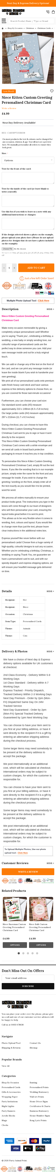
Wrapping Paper (10, 1096)
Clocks (5, 1125)
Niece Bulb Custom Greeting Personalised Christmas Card (40, 927)
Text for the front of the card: (16, 168)
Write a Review (9, 108)
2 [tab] (23, 953)
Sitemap (33, 1047)
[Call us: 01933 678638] (48, 12)
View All (5, 1066)
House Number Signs (40, 1115)
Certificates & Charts (40, 1106)
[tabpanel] (15, 923)
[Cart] (53, 12)
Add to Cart (36, 267)
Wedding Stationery (39, 1092)
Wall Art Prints (37, 1096)
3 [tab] (28, 953)
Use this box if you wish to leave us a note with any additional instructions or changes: (26, 213)
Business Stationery (39, 1111)
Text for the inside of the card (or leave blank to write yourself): (25, 190)
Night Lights (8, 1106)
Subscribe (28, 986)
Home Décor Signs (39, 1101)
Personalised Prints (39, 1087)
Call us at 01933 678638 (13, 1024)
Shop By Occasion (10, 1082)
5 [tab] (37, 953)
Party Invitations (10, 1101)
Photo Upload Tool (11, 1043)
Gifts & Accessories (11, 1092)
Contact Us (35, 1043)
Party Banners (8, 1111)
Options (15, 945)
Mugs (4, 1120)
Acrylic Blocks (8, 1115)
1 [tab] (19, 953)
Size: (5, 153)
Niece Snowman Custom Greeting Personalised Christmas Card (14, 927)
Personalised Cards (11, 1087)
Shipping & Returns (11, 1047)
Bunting (33, 1082)
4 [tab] (33, 953)
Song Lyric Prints (38, 1120)
